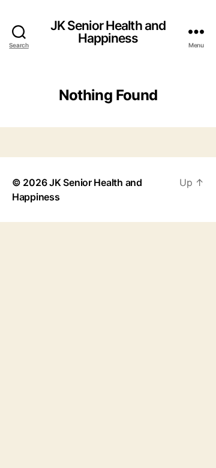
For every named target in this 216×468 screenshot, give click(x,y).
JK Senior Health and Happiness (108, 31)
